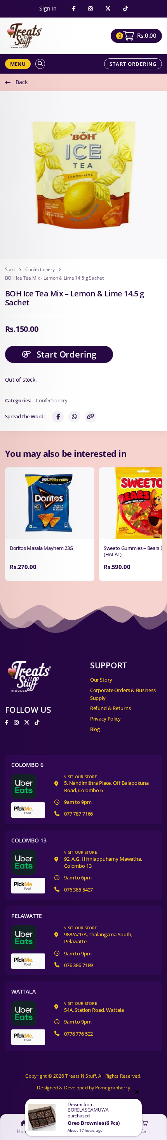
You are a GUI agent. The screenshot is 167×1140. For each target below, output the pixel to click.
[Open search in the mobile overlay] (40, 64)
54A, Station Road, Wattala (94, 1007)
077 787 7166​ (78, 813)
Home (23, 1131)
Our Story (101, 679)
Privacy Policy (105, 718)
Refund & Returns (110, 708)
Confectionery (40, 269)
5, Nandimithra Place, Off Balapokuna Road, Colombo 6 (106, 784)
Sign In (48, 8)
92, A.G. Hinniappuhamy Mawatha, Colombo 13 (103, 859)
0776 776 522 (78, 1033)
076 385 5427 (78, 889)
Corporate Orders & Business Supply (123, 694)
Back (22, 82)
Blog (95, 729)
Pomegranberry (112, 1088)
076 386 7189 (78, 965)
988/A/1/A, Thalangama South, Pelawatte (98, 935)
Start (10, 269)
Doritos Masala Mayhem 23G (41, 548)
